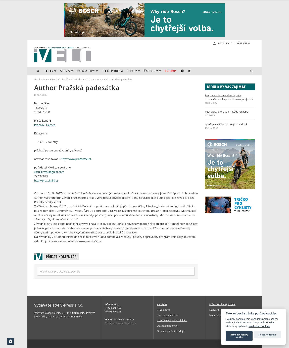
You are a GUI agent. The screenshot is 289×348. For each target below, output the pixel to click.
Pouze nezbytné (267, 334)
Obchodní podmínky (168, 325)
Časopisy (151, 71)
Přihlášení (243, 43)
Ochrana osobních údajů (170, 331)
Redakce (162, 304)
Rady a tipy (86, 71)
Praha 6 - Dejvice (44, 125)
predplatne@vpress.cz (124, 323)
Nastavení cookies (259, 326)
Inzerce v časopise (167, 315)
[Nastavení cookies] (10, 341)
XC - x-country (94, 79)
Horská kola (77, 79)
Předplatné (163, 309)
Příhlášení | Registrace (222, 304)
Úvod (37, 79)
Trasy (132, 71)
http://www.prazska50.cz (76, 159)
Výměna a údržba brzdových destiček (226, 124)
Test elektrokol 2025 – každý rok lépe (226, 111)
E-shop (170, 71)
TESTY (48, 71)
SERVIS (65, 71)
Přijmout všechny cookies (239, 336)
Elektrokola (112, 71)
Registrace (225, 43)
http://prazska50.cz (46, 180)
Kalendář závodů (59, 79)
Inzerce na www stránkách (172, 320)
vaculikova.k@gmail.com (49, 172)
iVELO (62, 55)
